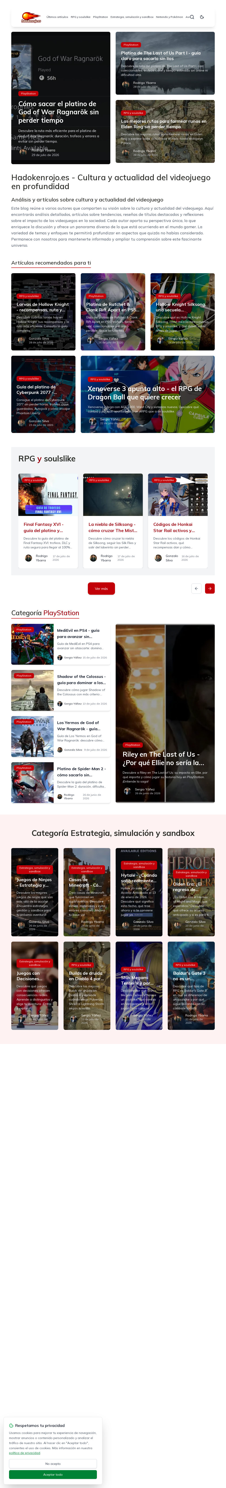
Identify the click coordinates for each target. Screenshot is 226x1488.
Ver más (101, 588)
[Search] (192, 17)
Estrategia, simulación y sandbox (132, 17)
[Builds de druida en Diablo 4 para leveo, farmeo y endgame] (87, 986)
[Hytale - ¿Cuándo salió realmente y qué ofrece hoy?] (139, 892)
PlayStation (100, 17)
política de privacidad (24, 1453)
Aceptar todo (53, 1475)
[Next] (210, 588)
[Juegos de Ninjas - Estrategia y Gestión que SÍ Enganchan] (34, 892)
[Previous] (196, 588)
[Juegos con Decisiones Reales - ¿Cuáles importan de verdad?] (34, 986)
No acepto (53, 1464)
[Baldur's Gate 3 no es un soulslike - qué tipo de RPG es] (191, 986)
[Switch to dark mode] (202, 17)
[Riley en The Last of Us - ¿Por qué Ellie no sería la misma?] (165, 713)
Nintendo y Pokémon (169, 17)
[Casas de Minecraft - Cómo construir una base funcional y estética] (87, 892)
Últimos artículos (57, 17)
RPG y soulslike (80, 17)
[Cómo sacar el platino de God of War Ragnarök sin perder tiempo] (60, 98)
